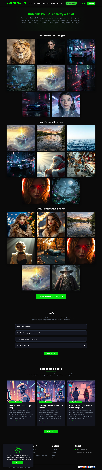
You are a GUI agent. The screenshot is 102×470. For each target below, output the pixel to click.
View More (50, 353)
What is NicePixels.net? (24, 327)
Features (55, 450)
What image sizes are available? (27, 339)
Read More (12, 421)
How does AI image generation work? (28, 333)
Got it (18, 463)
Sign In (82, 3)
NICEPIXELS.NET (16, 3)
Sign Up (91, 3)
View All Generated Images (50, 296)
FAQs (53, 458)
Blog (53, 455)
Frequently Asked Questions (38, 455)
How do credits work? (23, 345)
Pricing (54, 452)
